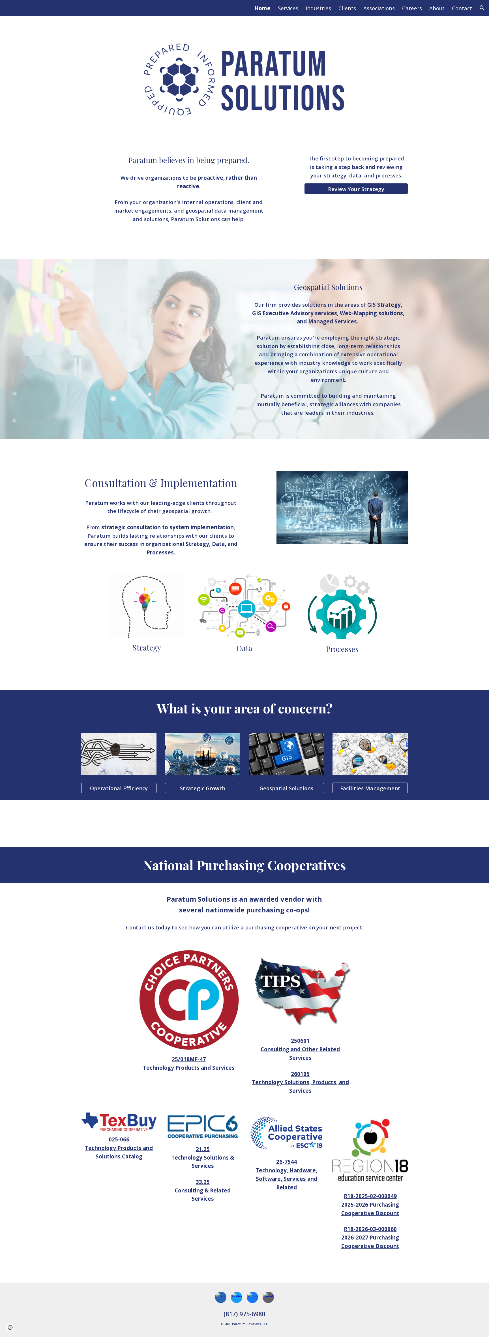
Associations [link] (379, 8)
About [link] (437, 8)
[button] (482, 8)
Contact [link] (462, 8)
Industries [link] (318, 8)
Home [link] (262, 8)
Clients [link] (347, 8)
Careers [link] (412, 8)
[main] (188, 159)
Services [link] (288, 8)
